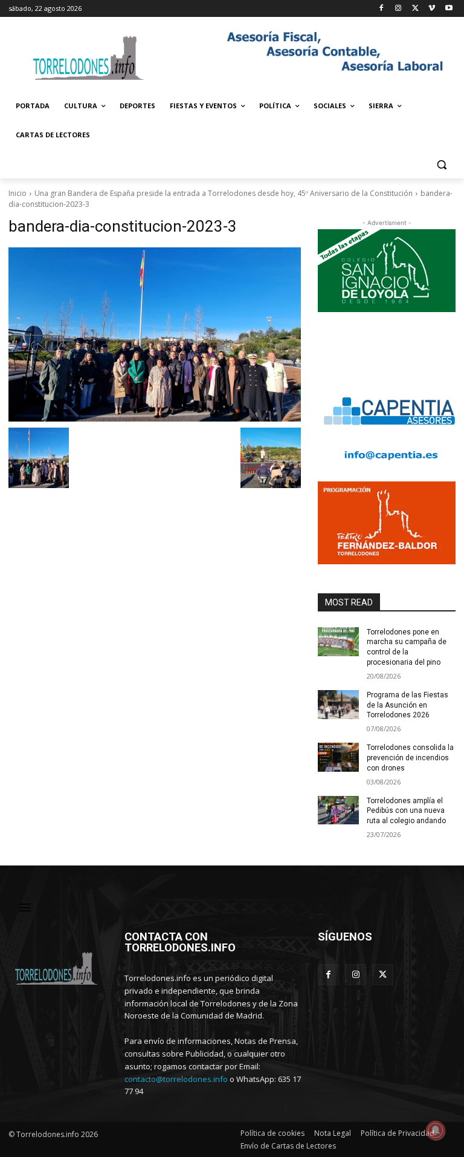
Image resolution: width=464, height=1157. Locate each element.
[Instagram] (398, 9)
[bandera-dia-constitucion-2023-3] (154, 334)
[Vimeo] (432, 9)
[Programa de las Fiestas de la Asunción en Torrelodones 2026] (338, 704)
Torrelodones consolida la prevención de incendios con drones (410, 757)
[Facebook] (381, 9)
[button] (441, 164)
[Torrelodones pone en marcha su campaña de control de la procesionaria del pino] (338, 641)
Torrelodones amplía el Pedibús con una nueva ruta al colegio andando (406, 811)
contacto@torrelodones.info (176, 1079)
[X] (415, 9)
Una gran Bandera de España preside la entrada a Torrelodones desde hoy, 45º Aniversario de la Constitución (223, 193)
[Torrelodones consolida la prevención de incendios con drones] (338, 757)
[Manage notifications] (435, 1130)
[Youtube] (449, 9)
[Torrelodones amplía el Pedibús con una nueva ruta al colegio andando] (338, 810)
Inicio (17, 193)
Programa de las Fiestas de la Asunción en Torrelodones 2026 (407, 705)
